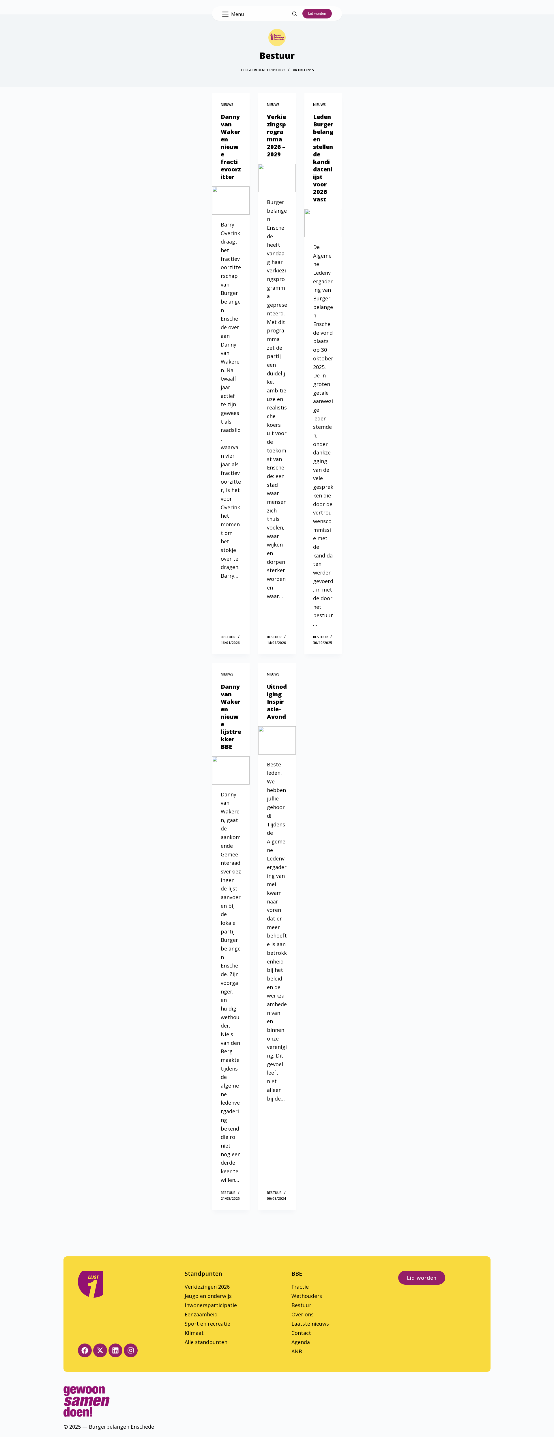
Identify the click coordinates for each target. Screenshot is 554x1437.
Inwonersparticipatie (211, 1305)
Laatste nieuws (310, 1323)
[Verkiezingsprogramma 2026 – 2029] (277, 178)
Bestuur (301, 1305)
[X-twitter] (100, 1350)
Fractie (300, 1286)
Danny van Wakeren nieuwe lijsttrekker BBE (231, 717)
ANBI (297, 1351)
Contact (301, 1332)
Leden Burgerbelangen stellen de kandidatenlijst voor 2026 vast (323, 158)
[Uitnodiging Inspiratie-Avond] (277, 740)
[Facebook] (85, 1350)
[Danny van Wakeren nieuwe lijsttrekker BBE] (231, 770)
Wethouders (306, 1295)
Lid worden (317, 13)
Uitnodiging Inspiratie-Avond (277, 702)
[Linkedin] (115, 1350)
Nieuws (227, 104)
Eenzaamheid (201, 1314)
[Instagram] (131, 1350)
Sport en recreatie (207, 1323)
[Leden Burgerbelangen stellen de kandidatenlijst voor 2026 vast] (323, 223)
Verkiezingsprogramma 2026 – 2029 (276, 135)
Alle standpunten (206, 1342)
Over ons (302, 1314)
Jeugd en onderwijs (208, 1295)
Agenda (300, 1342)
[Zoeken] (294, 14)
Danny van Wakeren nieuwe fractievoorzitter (231, 147)
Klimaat (194, 1332)
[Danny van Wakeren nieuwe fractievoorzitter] (231, 200)
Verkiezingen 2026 (207, 1286)
